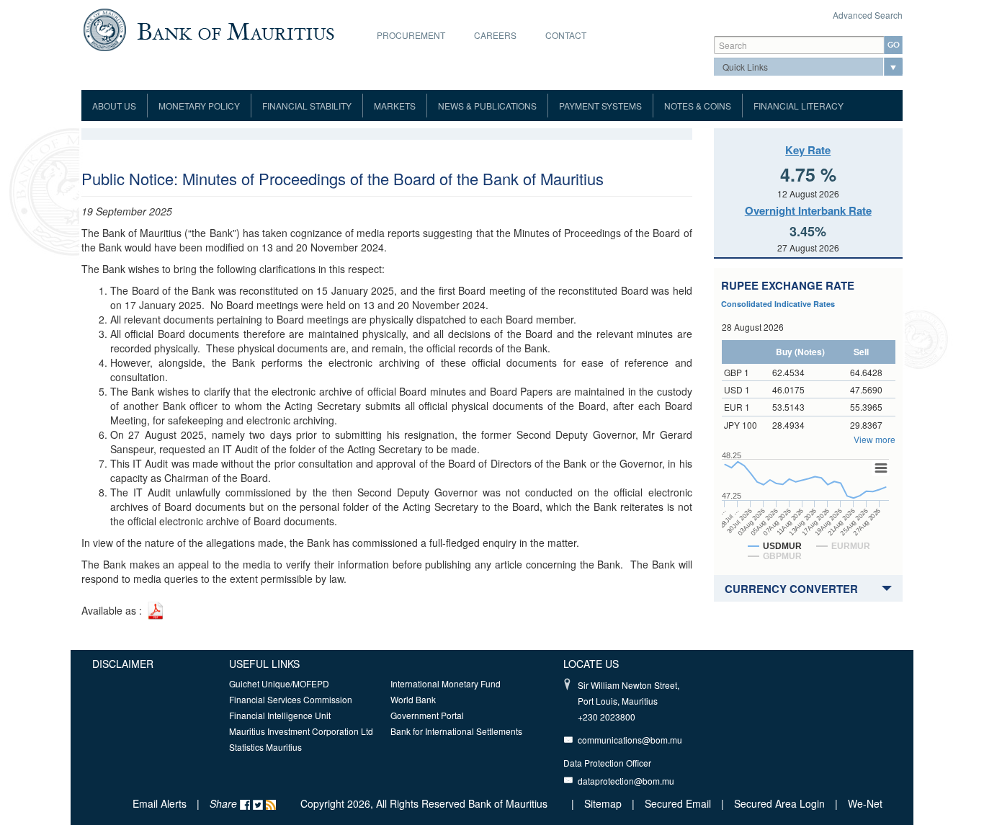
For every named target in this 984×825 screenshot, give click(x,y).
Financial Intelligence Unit (280, 715)
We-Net (865, 803)
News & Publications (487, 105)
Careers (495, 35)
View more (874, 439)
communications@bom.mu (630, 739)
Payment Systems (600, 105)
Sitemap (604, 803)
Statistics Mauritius (265, 747)
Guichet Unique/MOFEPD (279, 683)
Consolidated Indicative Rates (778, 303)
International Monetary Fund (445, 683)
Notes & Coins (697, 105)
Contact (565, 35)
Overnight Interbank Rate (808, 210)
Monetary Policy (199, 105)
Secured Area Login (779, 803)
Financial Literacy (798, 105)
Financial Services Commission (290, 699)
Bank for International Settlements (456, 731)
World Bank (413, 699)
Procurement (411, 35)
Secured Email (678, 803)
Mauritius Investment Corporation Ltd (301, 731)
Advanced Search (868, 15)
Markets (395, 105)
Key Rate (808, 150)
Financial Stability (307, 105)
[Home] (208, 28)
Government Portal (427, 715)
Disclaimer (122, 663)
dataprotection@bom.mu (626, 781)
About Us (114, 105)
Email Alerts (160, 803)
